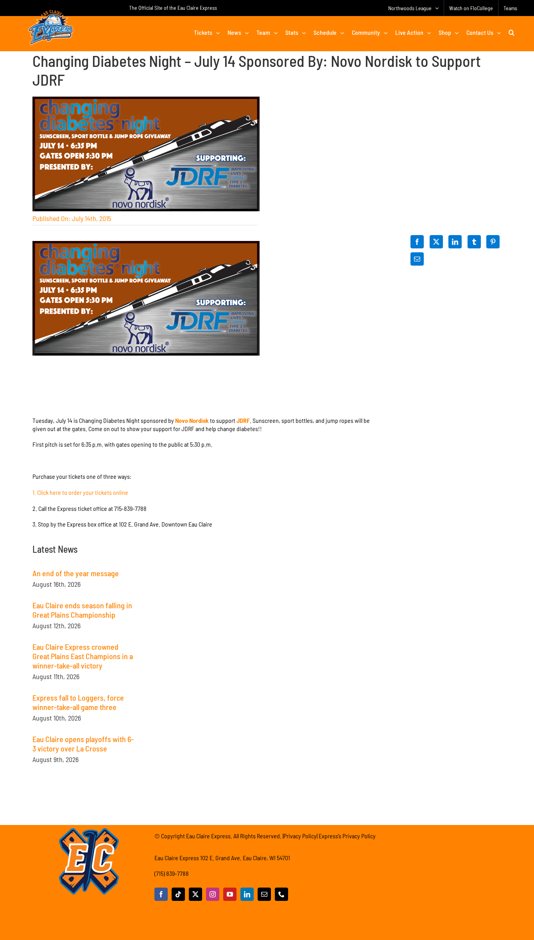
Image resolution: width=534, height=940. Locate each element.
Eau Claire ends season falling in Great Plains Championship (82, 609)
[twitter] (195, 894)
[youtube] (230, 894)
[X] (436, 241)
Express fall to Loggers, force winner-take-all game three (78, 702)
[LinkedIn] (455, 241)
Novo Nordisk (192, 420)
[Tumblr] (474, 241)
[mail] (264, 894)
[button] (511, 32)
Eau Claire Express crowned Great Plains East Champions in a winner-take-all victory (82, 656)
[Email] (417, 259)
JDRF (243, 420)
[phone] (281, 894)
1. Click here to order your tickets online (80, 492)
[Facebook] (417, 241)
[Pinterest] (493, 241)
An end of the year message (75, 573)
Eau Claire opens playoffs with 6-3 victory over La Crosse (83, 743)
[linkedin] (247, 894)
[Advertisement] (206, 593)
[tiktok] (178, 894)
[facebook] (161, 894)
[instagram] (212, 894)
